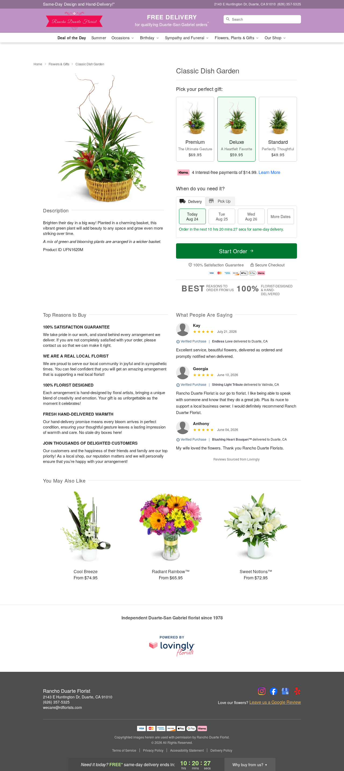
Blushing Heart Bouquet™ (232, 439)
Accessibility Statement (187, 750)
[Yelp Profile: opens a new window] (297, 691)
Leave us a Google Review (275, 702)
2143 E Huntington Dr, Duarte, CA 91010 (77, 696)
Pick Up (224, 201)
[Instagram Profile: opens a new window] (262, 691)
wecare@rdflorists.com (62, 707)
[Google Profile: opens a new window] (285, 691)
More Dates (281, 216)
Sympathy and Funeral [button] (185, 37)
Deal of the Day (72, 37)
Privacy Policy (153, 750)
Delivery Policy (221, 750)
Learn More (269, 172)
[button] (330, 748)
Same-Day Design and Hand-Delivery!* (79, 4)
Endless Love (222, 341)
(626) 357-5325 (56, 702)
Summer (98, 37)
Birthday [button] (147, 37)
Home (38, 64)
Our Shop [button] (273, 37)
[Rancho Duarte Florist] (81, 21)
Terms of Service (124, 750)
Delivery (195, 201)
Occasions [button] (121, 37)
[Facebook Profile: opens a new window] (273, 691)
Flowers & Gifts (59, 64)
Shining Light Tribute (227, 384)
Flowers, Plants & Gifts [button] (235, 37)
